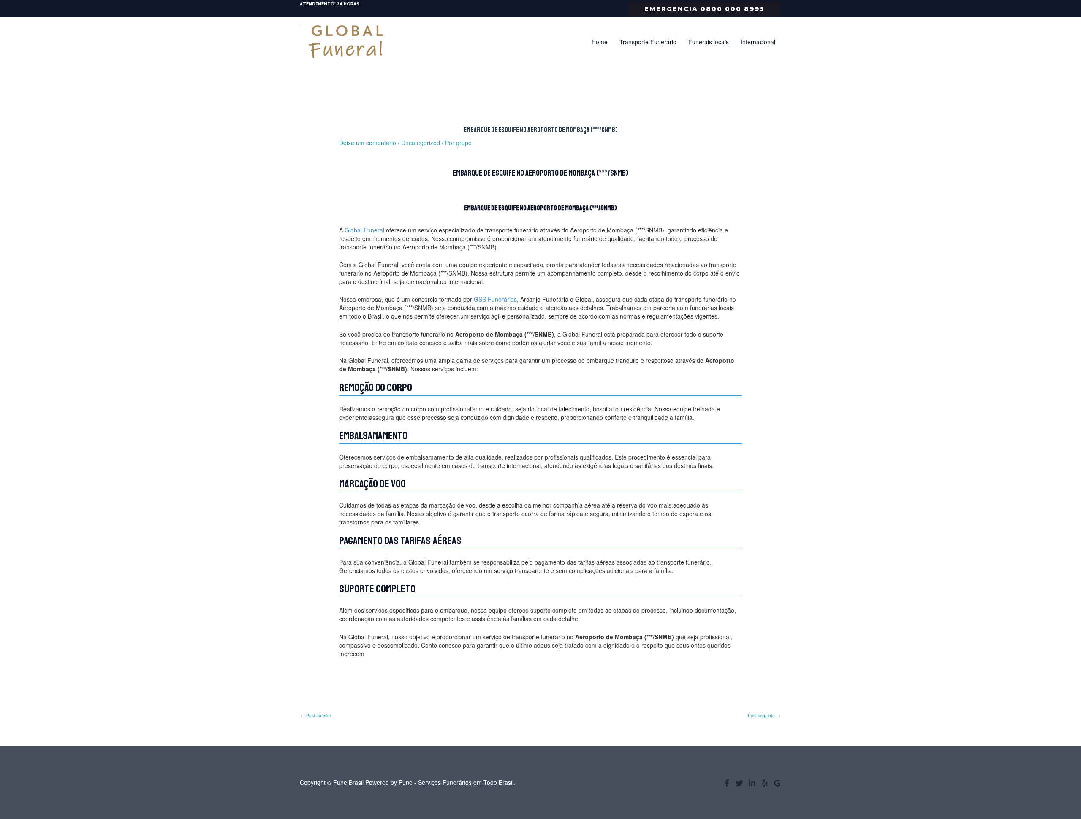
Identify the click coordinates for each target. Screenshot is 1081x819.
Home (600, 42)
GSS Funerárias (495, 299)
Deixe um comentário (367, 142)
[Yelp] (765, 783)
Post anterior (316, 716)
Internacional (758, 42)
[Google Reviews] (777, 783)
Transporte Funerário (647, 42)
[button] (704, 8)
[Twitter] (739, 783)
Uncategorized (420, 142)
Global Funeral (364, 230)
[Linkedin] (752, 783)
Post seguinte (764, 716)
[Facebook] (727, 783)
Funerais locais (708, 42)
